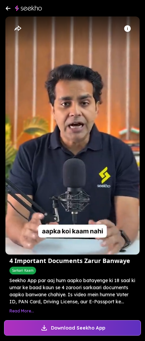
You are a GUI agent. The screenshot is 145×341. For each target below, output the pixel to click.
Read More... (21, 310)
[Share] (17, 28)
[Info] (127, 28)
